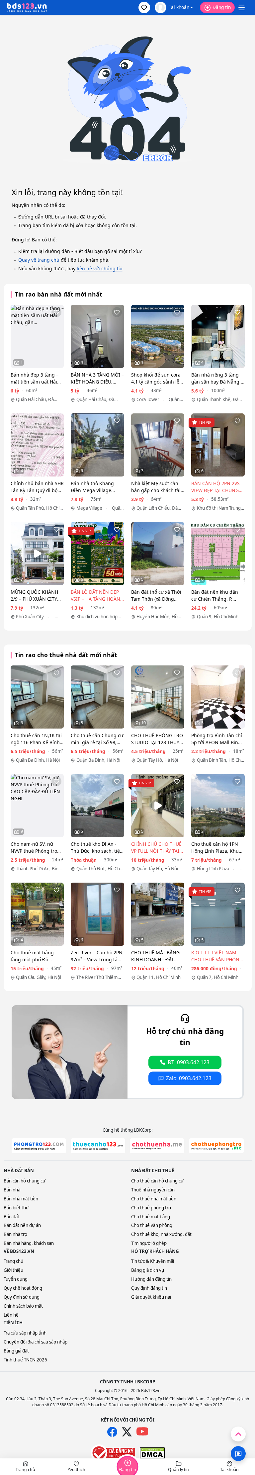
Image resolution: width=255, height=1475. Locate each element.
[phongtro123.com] (39, 1145)
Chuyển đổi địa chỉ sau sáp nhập (35, 1342)
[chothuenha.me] (157, 1145)
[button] (144, 7)
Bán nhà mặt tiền (21, 1199)
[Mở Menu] (241, 7)
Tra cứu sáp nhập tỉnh (25, 1333)
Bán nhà (12, 1190)
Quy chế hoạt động (23, 1288)
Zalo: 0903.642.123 (189, 1078)
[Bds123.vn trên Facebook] (112, 1432)
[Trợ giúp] (238, 1453)
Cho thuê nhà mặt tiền (153, 1199)
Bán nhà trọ (15, 1234)
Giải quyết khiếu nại (151, 1297)
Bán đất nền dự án (22, 1225)
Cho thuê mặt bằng (150, 1217)
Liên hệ (11, 1315)
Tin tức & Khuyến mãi (152, 1261)
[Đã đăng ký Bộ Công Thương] (113, 1452)
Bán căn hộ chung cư (24, 1181)
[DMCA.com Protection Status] (152, 1453)
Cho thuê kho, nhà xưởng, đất (161, 1234)
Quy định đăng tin (149, 1288)
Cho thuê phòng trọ (151, 1208)
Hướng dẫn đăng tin (151, 1279)
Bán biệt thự (16, 1208)
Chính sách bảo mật (23, 1306)
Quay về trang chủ (38, 260)
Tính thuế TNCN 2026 (25, 1360)
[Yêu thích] (56, 312)
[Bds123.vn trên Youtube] (142, 1431)
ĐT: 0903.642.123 (189, 1062)
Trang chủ (13, 1261)
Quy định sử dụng (22, 1297)
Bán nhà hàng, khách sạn (29, 1243)
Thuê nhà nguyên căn (153, 1190)
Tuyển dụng (16, 1279)
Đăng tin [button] (221, 7)
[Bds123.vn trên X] (127, 1432)
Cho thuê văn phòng (151, 1225)
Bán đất (11, 1217)
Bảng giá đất (16, 1351)
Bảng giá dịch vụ (147, 1270)
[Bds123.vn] (27, 7)
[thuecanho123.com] (98, 1145)
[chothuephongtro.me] (216, 1145)
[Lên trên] (238, 1434)
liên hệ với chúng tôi (100, 268)
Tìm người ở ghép (149, 1243)
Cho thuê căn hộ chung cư (157, 1181)
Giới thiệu (13, 1270)
